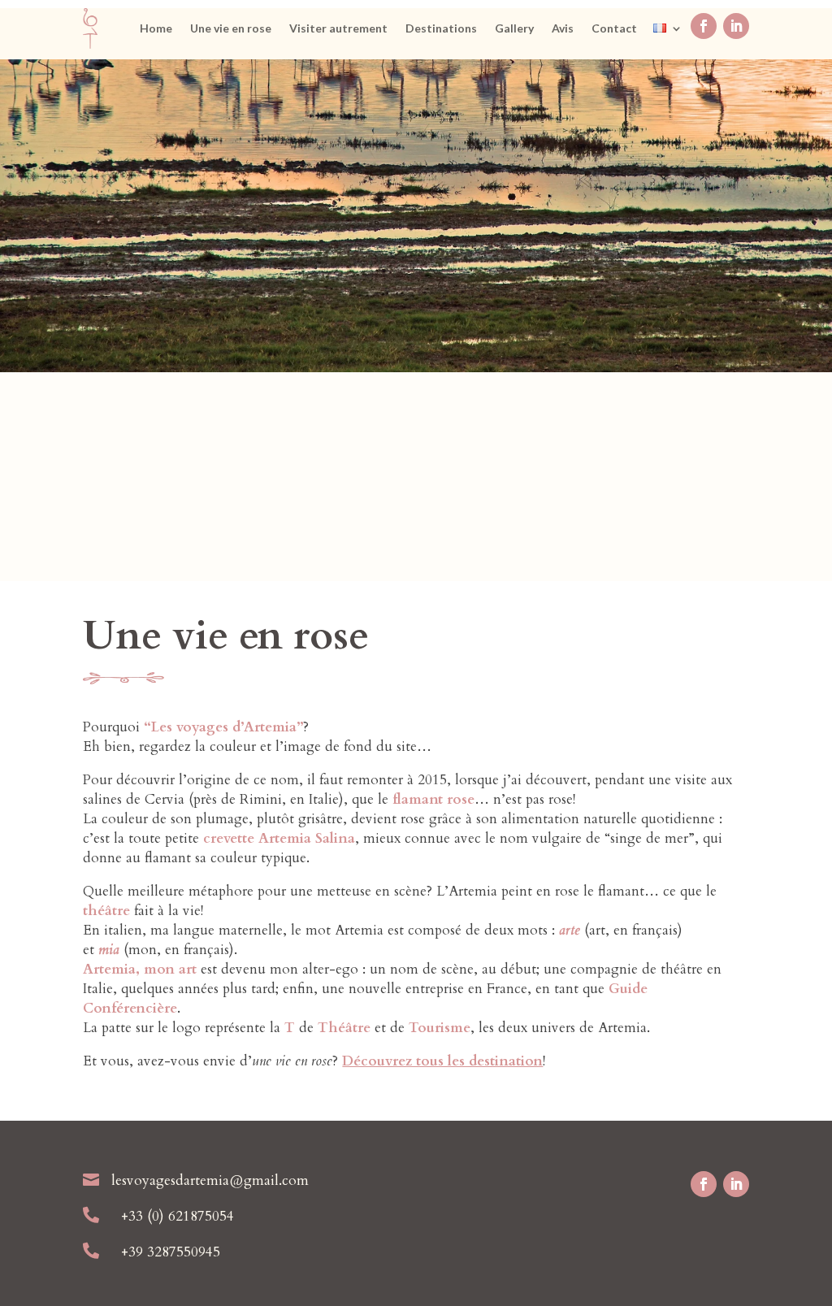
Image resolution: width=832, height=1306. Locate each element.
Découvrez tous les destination (442, 1061)
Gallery (514, 29)
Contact (614, 29)
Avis (563, 29)
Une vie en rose (230, 29)
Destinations (441, 29)
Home (156, 29)
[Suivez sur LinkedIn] (736, 26)
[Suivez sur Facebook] (704, 26)
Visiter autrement (338, 29)
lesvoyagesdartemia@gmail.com (210, 1180)
